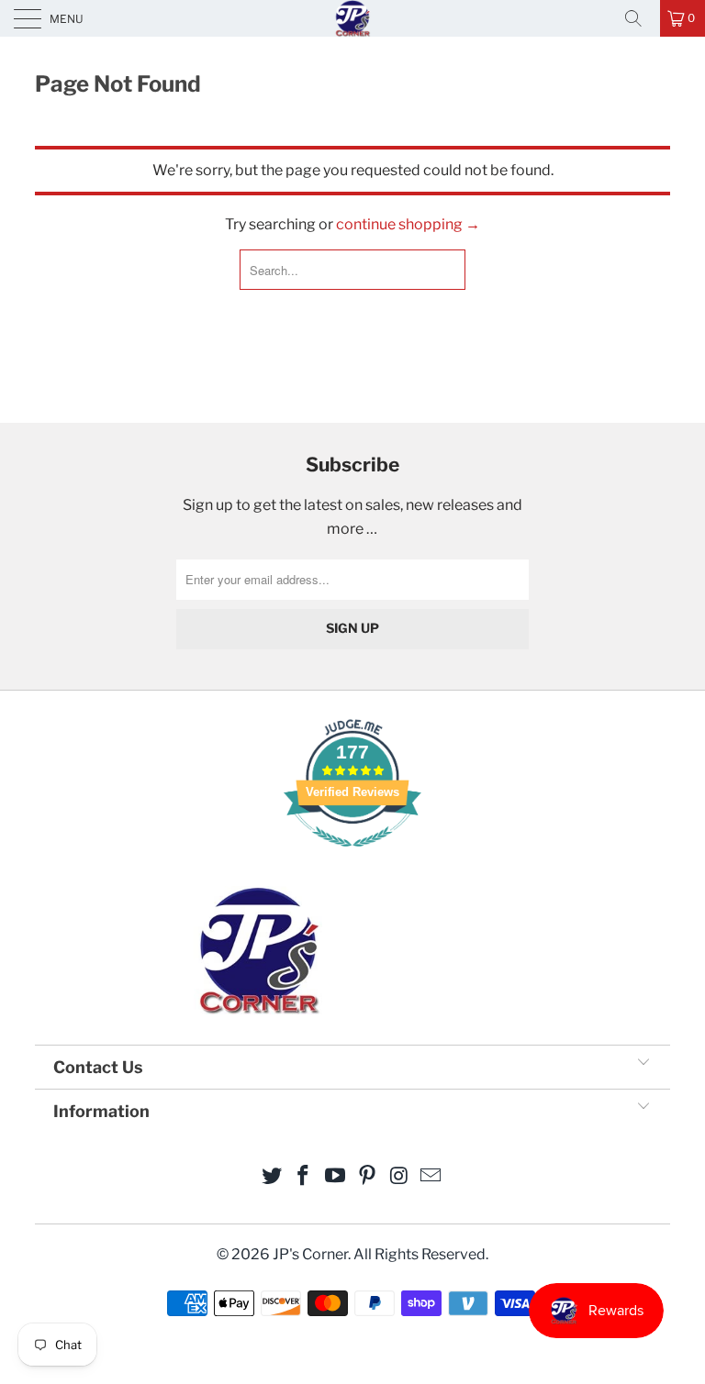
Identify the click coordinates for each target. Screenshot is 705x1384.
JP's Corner (352, 18)
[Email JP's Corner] (431, 1177)
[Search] (639, 18)
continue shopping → (408, 224)
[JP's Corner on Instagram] (399, 1177)
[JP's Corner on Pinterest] (368, 1177)
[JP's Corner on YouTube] (336, 1177)
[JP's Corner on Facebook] (304, 1177)
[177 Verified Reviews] (352, 856)
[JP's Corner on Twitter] (271, 1177)
